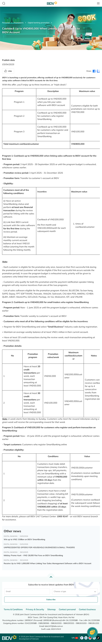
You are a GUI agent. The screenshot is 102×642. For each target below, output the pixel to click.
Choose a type (60, 591)
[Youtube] (90, 637)
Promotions (19, 22)
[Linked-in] (86, 637)
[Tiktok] (98, 637)
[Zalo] (94, 637)
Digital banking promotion (38, 22)
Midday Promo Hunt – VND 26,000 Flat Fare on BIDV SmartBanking (33, 555)
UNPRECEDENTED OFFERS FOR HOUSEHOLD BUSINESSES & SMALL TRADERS (39, 547)
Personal (6, 22)
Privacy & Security (35, 609)
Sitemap (51, 609)
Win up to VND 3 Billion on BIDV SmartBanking (24, 539)
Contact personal (67, 609)
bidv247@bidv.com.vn (54, 626)
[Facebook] (81, 637)
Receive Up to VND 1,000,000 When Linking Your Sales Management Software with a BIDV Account (47, 563)
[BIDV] (9, 637)
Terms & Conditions (13, 609)
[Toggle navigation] (98, 3)
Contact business (87, 609)
